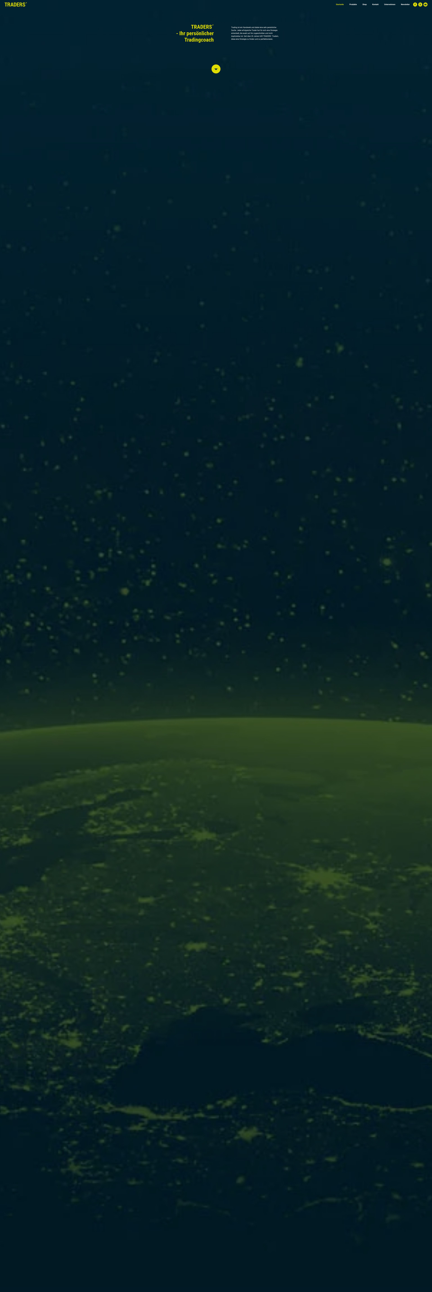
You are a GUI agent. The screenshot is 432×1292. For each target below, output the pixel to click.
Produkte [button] (353, 4)
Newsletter (405, 4)
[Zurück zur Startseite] (15, 4)
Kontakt (375, 4)
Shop (364, 4)
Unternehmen (389, 4)
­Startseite (340, 4)
